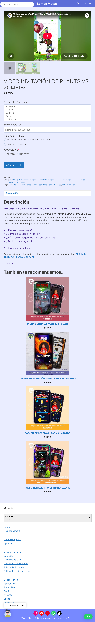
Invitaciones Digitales (56, 180)
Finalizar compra (12, 531)
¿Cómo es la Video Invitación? (23, 233)
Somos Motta (47, 4)
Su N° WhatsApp (14, 124)
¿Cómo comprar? (12, 539)
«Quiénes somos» (12, 552)
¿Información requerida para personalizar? (30, 237)
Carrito (7, 527)
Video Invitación (68, 185)
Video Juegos (20, 182)
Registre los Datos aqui (17, 102)
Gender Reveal (11, 580)
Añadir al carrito (14, 165)
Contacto (8, 556)
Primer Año (9, 587)
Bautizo (7, 591)
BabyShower (10, 583)
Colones (9, 516)
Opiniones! (9, 543)
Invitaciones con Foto (38, 180)
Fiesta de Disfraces (21, 180)
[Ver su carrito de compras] (78, 3)
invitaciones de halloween (31, 185)
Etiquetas (9, 263)
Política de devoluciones (16, 563)
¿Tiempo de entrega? (19, 230)
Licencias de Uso (12, 559)
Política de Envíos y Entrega (17, 571)
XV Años (8, 595)
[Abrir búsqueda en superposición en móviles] (17, 4)
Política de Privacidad (14, 567)
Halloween (16, 185)
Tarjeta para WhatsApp (52, 185)
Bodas (7, 599)
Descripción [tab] (12, 193)
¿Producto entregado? (19, 241)
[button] (87, 15)
